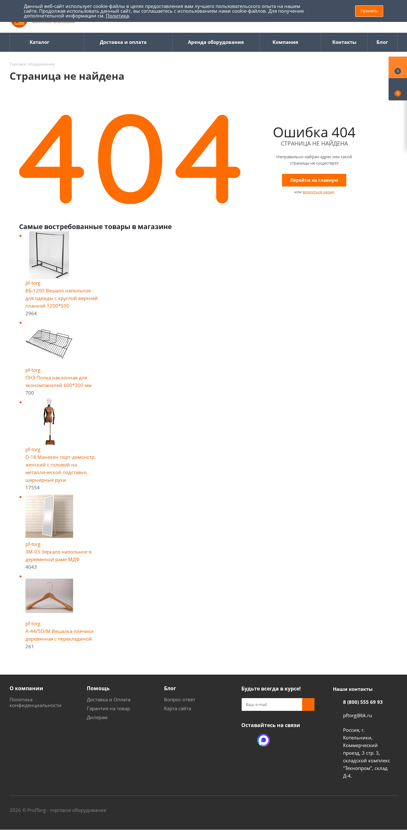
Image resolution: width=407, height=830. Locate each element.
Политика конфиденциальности (35, 702)
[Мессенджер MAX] (263, 740)
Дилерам (97, 717)
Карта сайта (177, 708)
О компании (26, 688)
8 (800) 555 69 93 (363, 702)
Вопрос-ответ (179, 699)
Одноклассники (247, 740)
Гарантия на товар (108, 708)
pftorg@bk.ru (357, 715)
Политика (117, 15)
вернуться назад (318, 191)
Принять (369, 11)
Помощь (98, 688)
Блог (170, 688)
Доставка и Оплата (108, 699)
